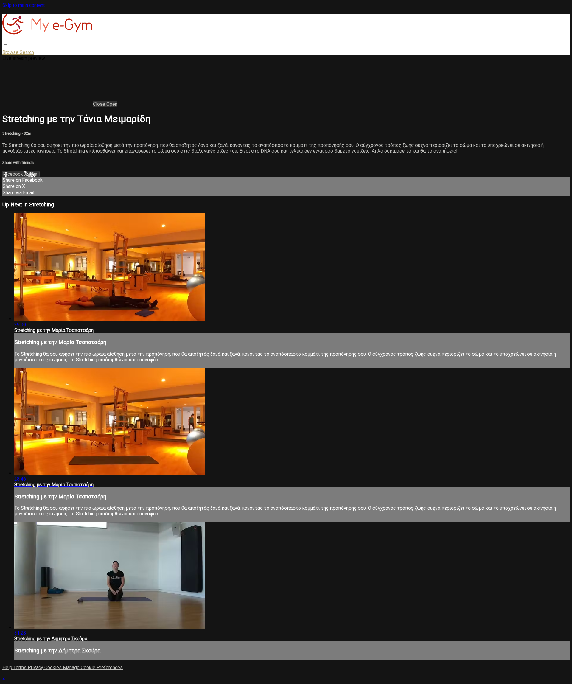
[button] (5, 46)
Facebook (13, 174)
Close (99, 104)
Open (111, 104)
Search (27, 52)
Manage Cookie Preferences (93, 667)
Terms (20, 667)
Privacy (36, 667)
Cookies (53, 667)
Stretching (11, 133)
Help (7, 667)
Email (34, 174)
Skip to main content (23, 5)
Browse (11, 52)
